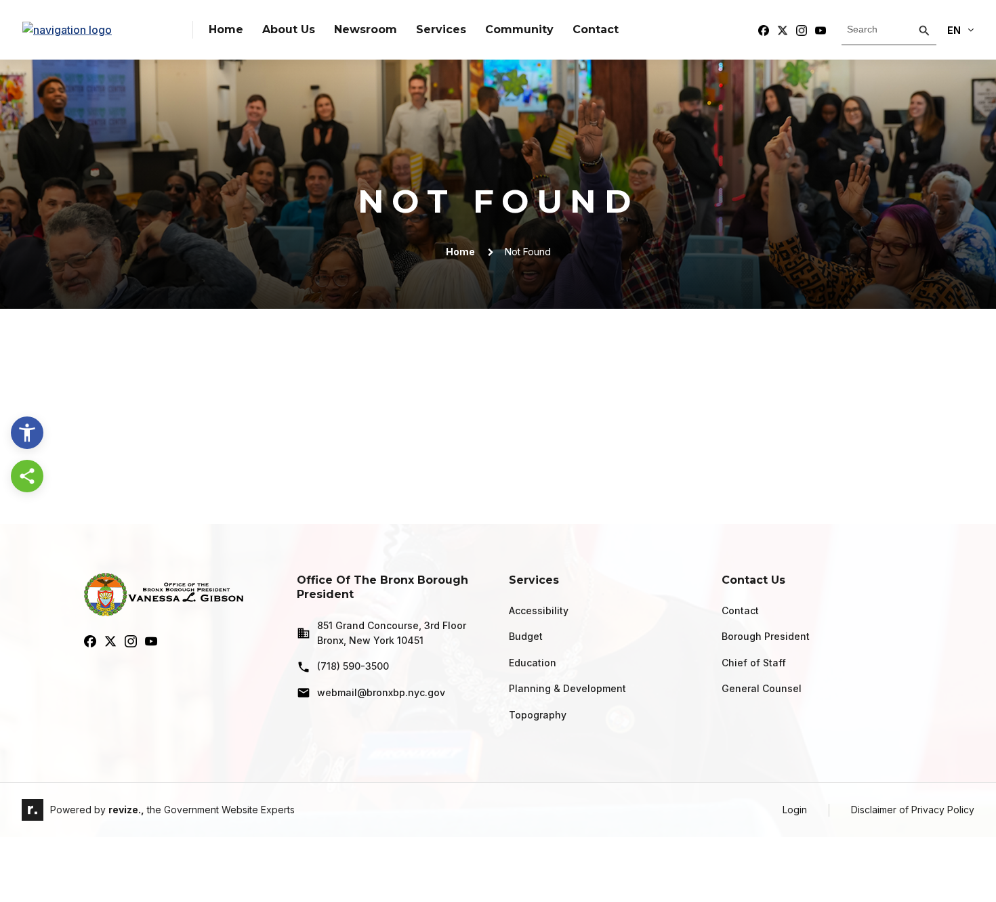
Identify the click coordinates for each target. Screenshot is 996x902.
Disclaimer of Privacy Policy (912, 809)
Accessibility (538, 610)
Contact (596, 29)
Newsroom (365, 29)
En (954, 30)
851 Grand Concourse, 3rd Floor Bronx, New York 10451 (391, 633)
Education (532, 662)
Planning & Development (567, 688)
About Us (288, 29)
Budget (526, 636)
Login (795, 809)
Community (519, 29)
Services (441, 29)
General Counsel (762, 688)
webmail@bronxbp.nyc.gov (381, 692)
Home (226, 29)
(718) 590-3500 (353, 666)
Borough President (766, 636)
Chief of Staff (754, 662)
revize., (126, 809)
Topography (537, 715)
